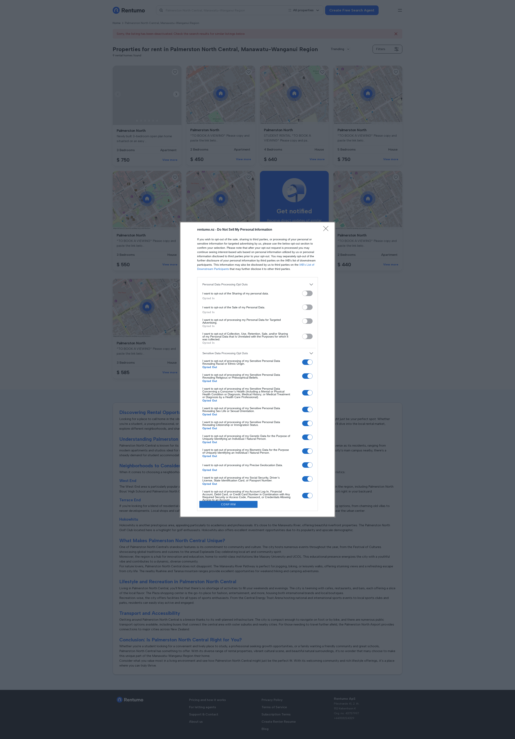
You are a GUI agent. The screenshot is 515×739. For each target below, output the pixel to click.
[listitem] (257, 284)
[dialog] (257, 369)
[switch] (307, 293)
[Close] (327, 230)
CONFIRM (228, 504)
